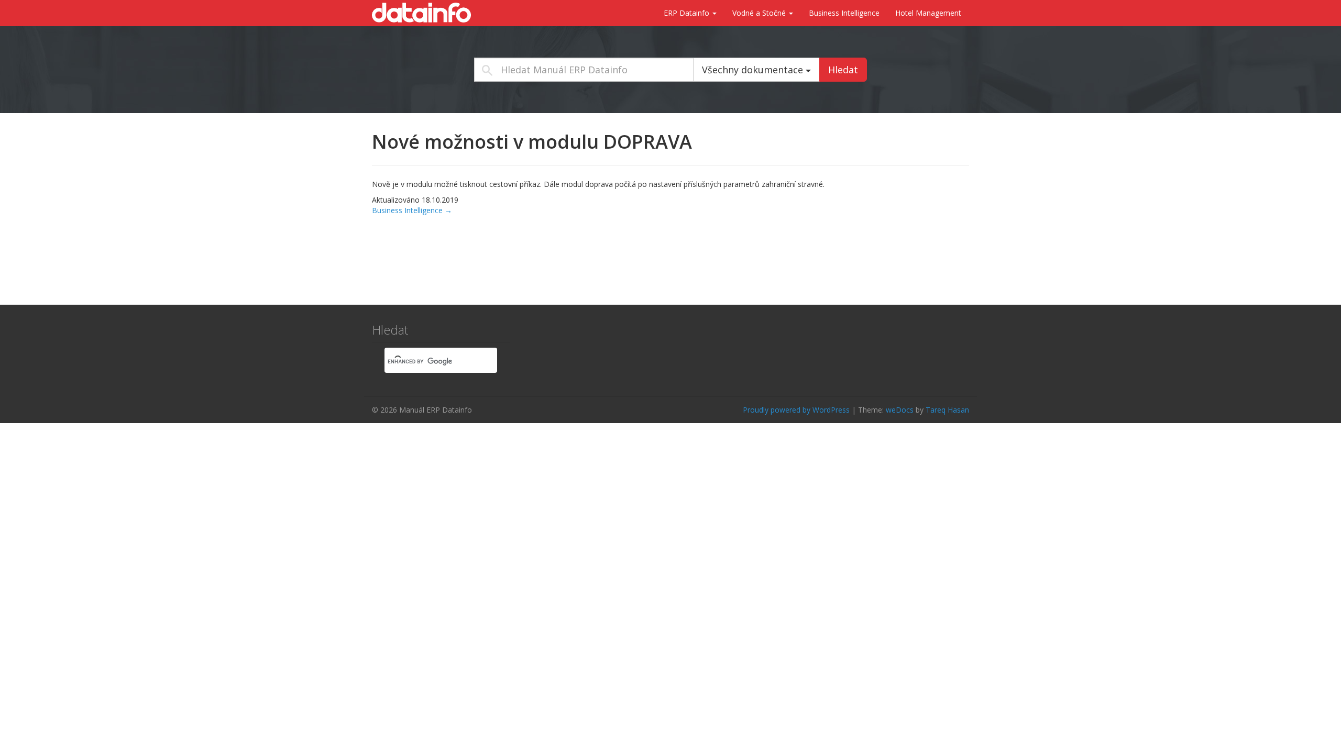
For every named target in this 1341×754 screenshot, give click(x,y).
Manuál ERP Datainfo (424, 13)
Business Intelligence (844, 13)
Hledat (843, 69)
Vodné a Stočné (760, 13)
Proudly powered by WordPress (796, 410)
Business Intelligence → (412, 210)
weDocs (900, 410)
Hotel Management (928, 13)
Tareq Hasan (947, 410)
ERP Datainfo (687, 13)
